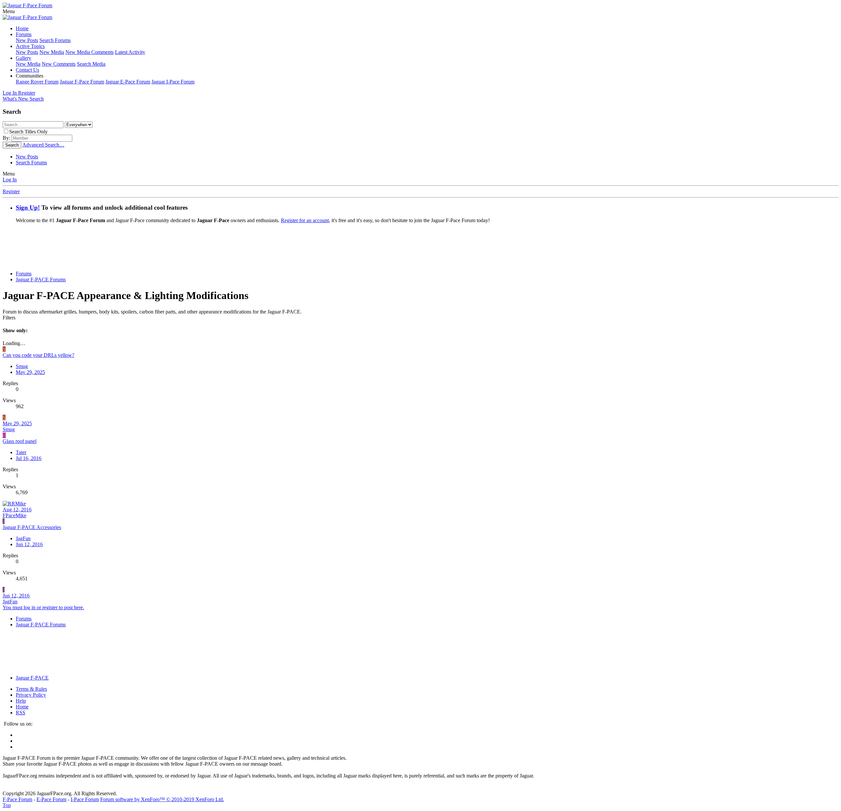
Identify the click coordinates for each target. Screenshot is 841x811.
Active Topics (30, 46)
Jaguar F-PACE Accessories (32, 527)
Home (22, 28)
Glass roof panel (19, 441)
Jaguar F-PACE (32, 678)
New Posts (27, 40)
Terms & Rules (31, 689)
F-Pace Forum (17, 799)
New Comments (59, 64)
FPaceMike (14, 515)
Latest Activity (130, 52)
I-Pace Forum (85, 799)
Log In (10, 179)
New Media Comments (89, 52)
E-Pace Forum (51, 799)
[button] (9, 11)
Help (21, 701)
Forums (24, 34)
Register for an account (305, 220)
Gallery (23, 58)
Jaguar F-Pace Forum (82, 81)
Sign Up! (28, 207)
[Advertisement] (420, 249)
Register (11, 191)
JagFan (10, 601)
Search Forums (55, 40)
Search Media (91, 64)
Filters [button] (9, 317)
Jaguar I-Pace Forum (172, 81)
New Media (51, 52)
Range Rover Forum (37, 81)
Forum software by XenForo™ (162, 799)
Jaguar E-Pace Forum (127, 81)
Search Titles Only (28, 131)
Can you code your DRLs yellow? (38, 355)
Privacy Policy (31, 695)
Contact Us (27, 70)
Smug (22, 366)
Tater (21, 452)
